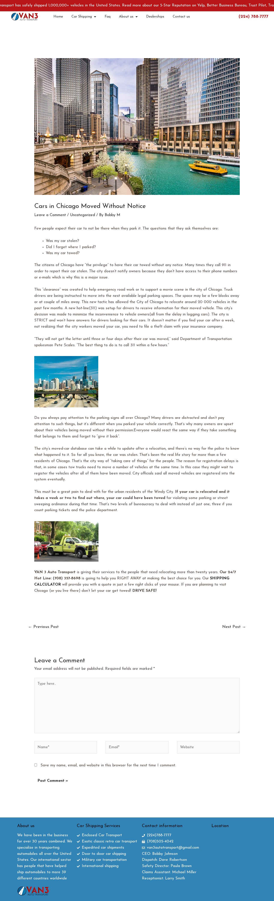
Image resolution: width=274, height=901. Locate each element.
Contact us (181, 16)
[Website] (208, 748)
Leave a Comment (50, 215)
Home (58, 16)
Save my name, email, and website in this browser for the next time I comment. (108, 765)
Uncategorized (82, 215)
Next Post (234, 627)
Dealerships (155, 16)
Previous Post (43, 627)
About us (126, 16)
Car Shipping (81, 16)
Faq (107, 16)
